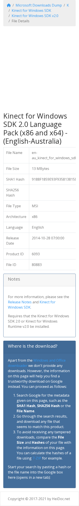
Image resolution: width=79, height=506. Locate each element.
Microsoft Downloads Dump (39, 5)
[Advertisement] (39, 69)
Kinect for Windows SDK (31, 10)
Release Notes (20, 302)
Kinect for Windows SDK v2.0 (35, 15)
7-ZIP (36, 458)
